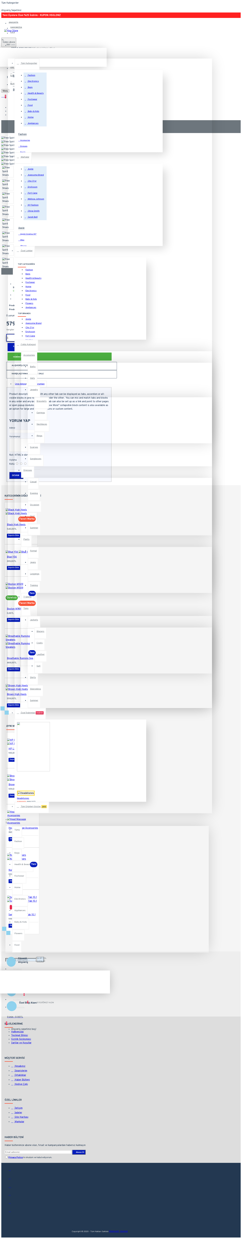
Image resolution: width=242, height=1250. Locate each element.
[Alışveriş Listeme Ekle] (11, 802)
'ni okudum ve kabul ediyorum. (30, 1157)
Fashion (22, 134)
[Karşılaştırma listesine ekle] (15, 956)
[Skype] (12, 1212)
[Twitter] (12, 1179)
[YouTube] (12, 1204)
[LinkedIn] (12, 1195)
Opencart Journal (118, 1231)
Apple (21, 228)
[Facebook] (12, 1171)
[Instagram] (12, 1187)
